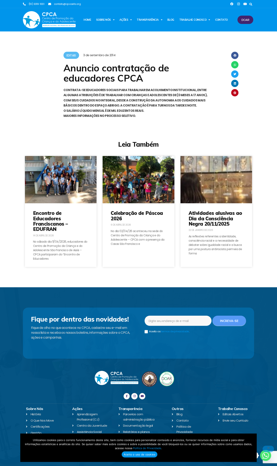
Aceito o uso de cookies (140, 454)
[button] (250, 4)
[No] (268, 449)
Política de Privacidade (147, 448)
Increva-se (229, 321)
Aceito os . (169, 331)
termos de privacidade (175, 331)
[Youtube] (245, 3)
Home (87, 19)
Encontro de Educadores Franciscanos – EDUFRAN (50, 221)
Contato (221, 19)
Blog (170, 19)
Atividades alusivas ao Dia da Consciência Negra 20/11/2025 (215, 218)
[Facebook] (231, 3)
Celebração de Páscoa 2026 (137, 215)
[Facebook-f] (126, 396)
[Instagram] (238, 3)
